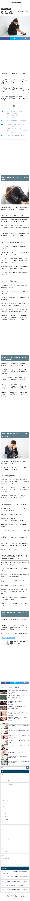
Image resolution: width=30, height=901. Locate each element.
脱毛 (2, 855)
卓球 (2, 829)
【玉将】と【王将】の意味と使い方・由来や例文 (12, 885)
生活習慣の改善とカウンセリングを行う (15, 128)
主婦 (2, 803)
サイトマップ (17, 896)
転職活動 (9, 8)
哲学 (2, 832)
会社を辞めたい (3, 8)
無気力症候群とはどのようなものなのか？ (14, 111)
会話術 (3, 822)
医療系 (3, 826)
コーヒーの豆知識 (5, 780)
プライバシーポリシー (21, 895)
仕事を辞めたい (5, 816)
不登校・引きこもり (6, 800)
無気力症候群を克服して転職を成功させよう (14, 135)
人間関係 (3, 806)
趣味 (2, 861)
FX (2, 774)
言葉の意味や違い (5, 858)
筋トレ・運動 (4, 851)
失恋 (2, 835)
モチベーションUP (6, 796)
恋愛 (2, 848)
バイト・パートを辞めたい (7, 784)
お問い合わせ (7, 895)
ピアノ (3, 787)
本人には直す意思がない (12, 117)
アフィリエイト (5, 777)
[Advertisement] (15, 57)
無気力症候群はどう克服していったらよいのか (15, 124)
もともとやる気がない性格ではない (14, 115)
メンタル (3, 793)
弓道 (2, 842)
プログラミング (5, 790)
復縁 (2, 845)
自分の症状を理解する (11, 126)
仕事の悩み (4, 813)
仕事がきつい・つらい (6, 809)
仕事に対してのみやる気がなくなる (14, 113)
